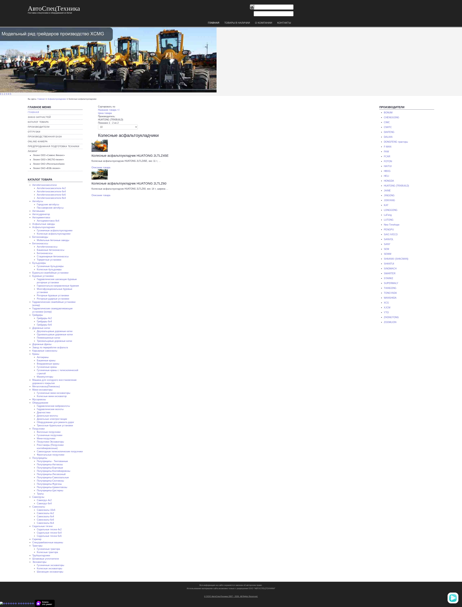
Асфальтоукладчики (56, 99)
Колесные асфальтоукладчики (53, 233)
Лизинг (33, 151)
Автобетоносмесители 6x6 (51, 194)
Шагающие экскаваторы (50, 571)
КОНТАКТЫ (284, 22)
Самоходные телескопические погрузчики (60, 451)
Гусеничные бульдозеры (50, 266)
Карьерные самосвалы (44, 350)
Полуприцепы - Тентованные (52, 461)
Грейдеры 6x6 (44, 324)
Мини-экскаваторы (42, 389)
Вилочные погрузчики (48, 432)
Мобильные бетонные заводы (53, 240)
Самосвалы (38, 506)
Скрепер (36, 539)
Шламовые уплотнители (45, 558)
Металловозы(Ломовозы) (46, 386)
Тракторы (37, 545)
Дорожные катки (41, 328)
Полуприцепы (39, 458)
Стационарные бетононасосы (53, 256)
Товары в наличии (237, 22)
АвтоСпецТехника (54, 8)
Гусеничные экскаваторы (50, 565)
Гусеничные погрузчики (49, 435)
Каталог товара (38, 122)
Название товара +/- (109, 110)
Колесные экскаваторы (49, 568)
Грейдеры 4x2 (44, 318)
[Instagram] (252, 7)
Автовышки (38, 211)
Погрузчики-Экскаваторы (50, 441)
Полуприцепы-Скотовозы (50, 480)
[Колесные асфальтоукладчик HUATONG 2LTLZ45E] (99, 145)
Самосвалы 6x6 (45, 519)
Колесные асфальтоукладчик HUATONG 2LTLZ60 (128, 183)
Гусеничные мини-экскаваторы (53, 393)
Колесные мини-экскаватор (52, 396)
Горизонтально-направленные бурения (58, 285)
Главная (41, 99)
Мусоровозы (39, 399)
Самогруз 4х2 (44, 500)
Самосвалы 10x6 (46, 510)
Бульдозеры (39, 263)
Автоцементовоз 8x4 (48, 220)
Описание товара (100, 167)
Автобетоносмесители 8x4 (51, 198)
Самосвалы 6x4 (45, 516)
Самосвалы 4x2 (45, 513)
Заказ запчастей (39, 117)
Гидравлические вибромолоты (53, 406)
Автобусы (37, 201)
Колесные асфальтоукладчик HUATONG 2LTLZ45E (130, 155)
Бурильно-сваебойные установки (50, 272)
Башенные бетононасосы (50, 250)
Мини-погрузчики (46, 438)
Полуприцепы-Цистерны (50, 490)
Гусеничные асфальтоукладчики (54, 230)
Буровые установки (43, 276)
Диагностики (43, 412)
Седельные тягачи (42, 526)
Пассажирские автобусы (50, 207)
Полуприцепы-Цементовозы (52, 487)
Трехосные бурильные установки (55, 425)
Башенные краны (46, 360)
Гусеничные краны (47, 367)
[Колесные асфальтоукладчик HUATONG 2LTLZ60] (99, 174)
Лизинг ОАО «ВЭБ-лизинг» (46, 168)
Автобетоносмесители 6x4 (51, 191)
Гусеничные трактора (48, 549)
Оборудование (40, 402)
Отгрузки (34, 132)
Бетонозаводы (40, 237)
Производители (39, 127)
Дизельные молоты (47, 415)
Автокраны (43, 357)
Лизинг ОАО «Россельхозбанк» (49, 164)
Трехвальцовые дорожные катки (54, 341)
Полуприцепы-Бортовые (50, 467)
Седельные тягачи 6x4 (49, 532)
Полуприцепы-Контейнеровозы (53, 471)
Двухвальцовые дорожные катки (54, 331)
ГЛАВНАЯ (213, 22)
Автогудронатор (41, 214)
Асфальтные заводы (43, 224)
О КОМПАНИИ (263, 22)
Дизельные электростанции (52, 419)
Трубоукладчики (41, 555)
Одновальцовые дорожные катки (55, 334)
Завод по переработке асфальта (50, 347)
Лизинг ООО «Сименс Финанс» (49, 155)
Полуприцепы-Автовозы (50, 464)
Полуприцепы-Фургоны (49, 484)
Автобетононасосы (47, 246)
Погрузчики (38, 428)
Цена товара (105, 113)
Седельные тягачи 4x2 (49, 529)
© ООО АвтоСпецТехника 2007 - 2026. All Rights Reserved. (231, 596)
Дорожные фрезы (41, 344)
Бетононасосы (40, 243)
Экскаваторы (39, 562)
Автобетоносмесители (44, 185)
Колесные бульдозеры (49, 269)
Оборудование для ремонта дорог (55, 422)
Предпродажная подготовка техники (53, 146)
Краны (35, 354)
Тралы (40, 493)
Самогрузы (38, 497)
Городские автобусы (48, 204)
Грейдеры (37, 315)
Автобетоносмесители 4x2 (51, 188)
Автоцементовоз (41, 217)
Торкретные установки (49, 259)
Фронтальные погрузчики (50, 454)
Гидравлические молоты (50, 409)
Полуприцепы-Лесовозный (51, 474)
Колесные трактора (47, 552)
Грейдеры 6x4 (44, 321)
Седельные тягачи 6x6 (49, 536)
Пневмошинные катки (48, 337)
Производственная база (45, 136)
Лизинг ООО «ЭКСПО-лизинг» (48, 159)
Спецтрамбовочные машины (47, 542)
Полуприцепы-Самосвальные (53, 477)
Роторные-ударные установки (53, 298)
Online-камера (38, 141)
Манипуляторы (45, 376)
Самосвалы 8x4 (45, 523)
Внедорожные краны (48, 363)
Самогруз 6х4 (44, 503)
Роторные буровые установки (53, 295)
